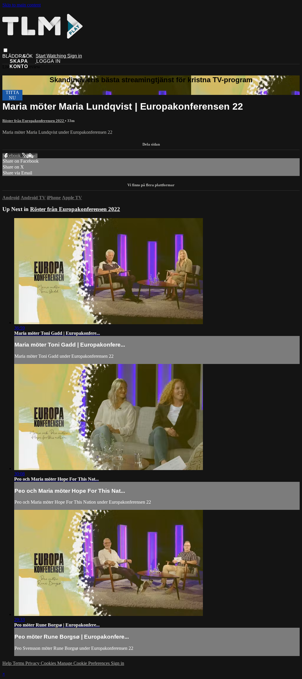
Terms (19, 663)
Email (32, 155)
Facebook (12, 155)
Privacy (33, 663)
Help (7, 663)
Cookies (49, 663)
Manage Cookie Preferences (84, 663)
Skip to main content (21, 4)
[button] (5, 50)
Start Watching (51, 55)
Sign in (74, 55)
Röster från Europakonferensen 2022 (33, 120)
